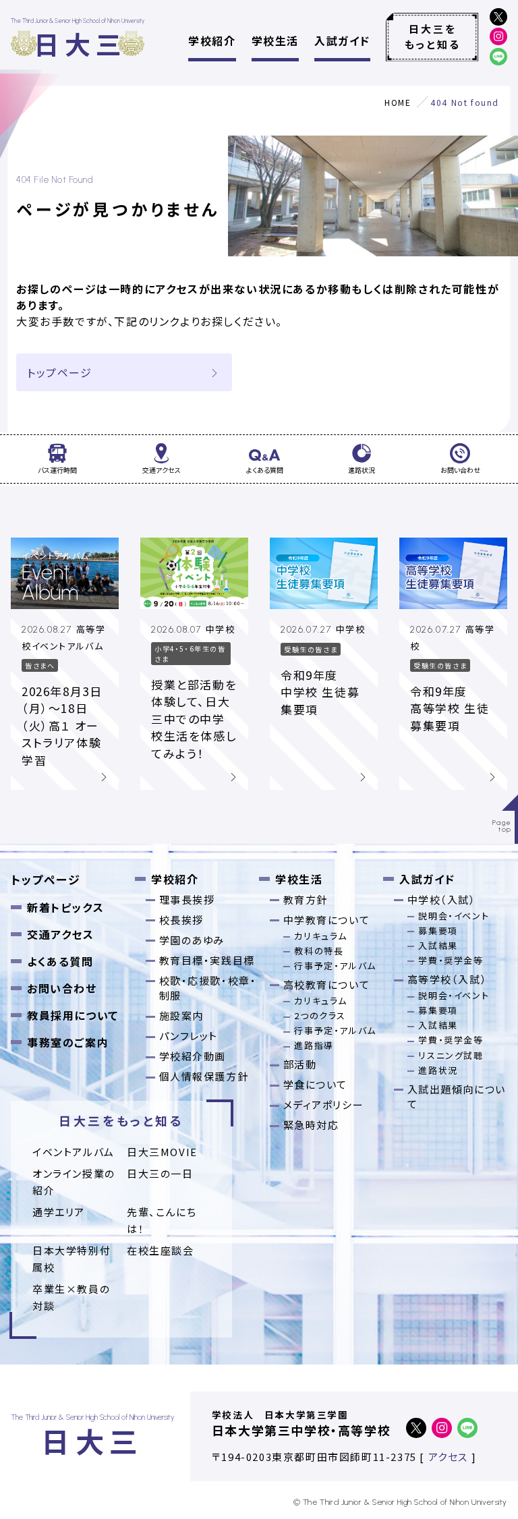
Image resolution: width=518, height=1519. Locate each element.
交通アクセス (60, 934)
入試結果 (437, 945)
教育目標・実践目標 (207, 960)
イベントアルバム (73, 1152)
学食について (315, 1084)
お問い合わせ (62, 988)
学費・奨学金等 (450, 960)
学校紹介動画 (193, 1056)
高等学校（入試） (447, 979)
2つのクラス (320, 1015)
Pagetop (502, 826)
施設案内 (181, 1015)
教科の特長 (318, 950)
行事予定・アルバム (335, 965)
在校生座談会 (160, 1250)
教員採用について (73, 1015)
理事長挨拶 (187, 899)
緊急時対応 (311, 1125)
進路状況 (437, 1070)
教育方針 (305, 899)
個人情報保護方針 (204, 1076)
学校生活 (275, 40)
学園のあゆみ (192, 940)
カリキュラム (320, 935)
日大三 (80, 43)
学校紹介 (211, 40)
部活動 (300, 1064)
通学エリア (58, 1212)
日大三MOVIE (162, 1152)
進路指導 (313, 1045)
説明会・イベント (453, 915)
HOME (397, 102)
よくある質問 (60, 961)
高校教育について (326, 984)
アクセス (448, 1457)
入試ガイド (342, 40)
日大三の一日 (160, 1173)
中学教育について (326, 920)
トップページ (59, 372)
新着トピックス (65, 907)
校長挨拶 (181, 920)
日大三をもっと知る (433, 36)
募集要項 (437, 930)
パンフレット (189, 1036)
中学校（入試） (441, 899)
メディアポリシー (323, 1104)
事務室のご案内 (68, 1042)
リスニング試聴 (450, 1055)
